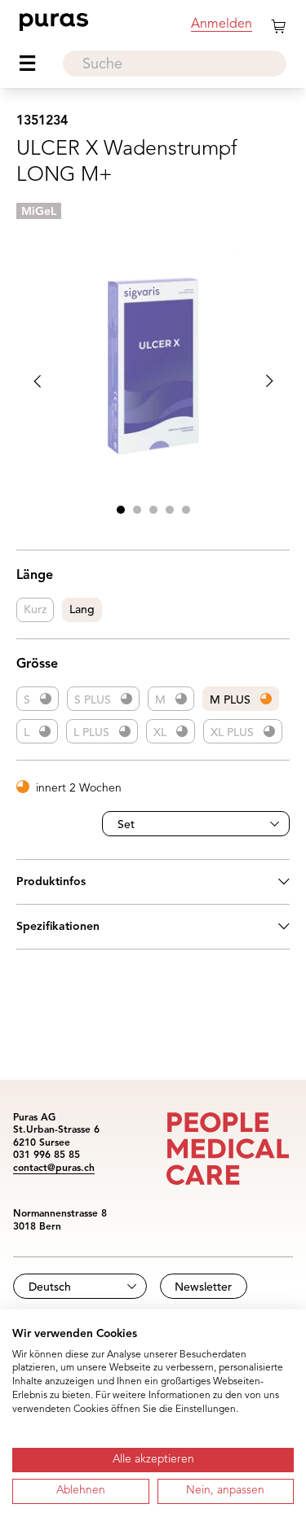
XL (159, 733)
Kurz (35, 610)
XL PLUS (232, 733)
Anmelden (221, 24)
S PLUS (92, 700)
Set (126, 825)
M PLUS (230, 700)
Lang (82, 610)
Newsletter (203, 1287)
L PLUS (91, 733)
